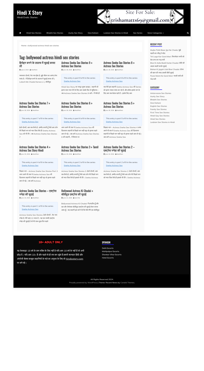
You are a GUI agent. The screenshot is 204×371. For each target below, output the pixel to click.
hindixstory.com (74, 258)
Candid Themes (127, 282)
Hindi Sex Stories (33, 33)
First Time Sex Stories (159, 112)
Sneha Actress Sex (72, 81)
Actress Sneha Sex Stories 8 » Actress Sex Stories (119, 64)
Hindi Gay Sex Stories (159, 115)
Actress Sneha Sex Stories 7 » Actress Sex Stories (34, 105)
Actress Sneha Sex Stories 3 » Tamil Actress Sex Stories (79, 148)
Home (23, 45)
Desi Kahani (93, 33)
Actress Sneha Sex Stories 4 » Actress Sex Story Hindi (34, 148)
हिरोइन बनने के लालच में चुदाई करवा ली (37, 64)
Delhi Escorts (107, 248)
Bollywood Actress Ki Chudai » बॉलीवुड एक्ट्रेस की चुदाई (77, 192)
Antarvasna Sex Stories (160, 93)
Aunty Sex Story (75, 33)
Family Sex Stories (158, 109)
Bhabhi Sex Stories (55, 33)
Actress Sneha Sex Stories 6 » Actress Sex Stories (76, 105)
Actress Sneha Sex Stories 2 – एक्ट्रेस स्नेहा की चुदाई (119, 148)
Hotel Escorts (108, 258)
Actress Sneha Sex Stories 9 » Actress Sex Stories (76, 64)
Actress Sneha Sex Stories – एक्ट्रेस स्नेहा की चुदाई (37, 192)
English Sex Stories (158, 106)
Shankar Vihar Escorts (111, 254)
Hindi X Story (29, 12)
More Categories (155, 33)
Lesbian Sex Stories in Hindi (116, 33)
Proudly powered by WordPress (83, 282)
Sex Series (137, 33)
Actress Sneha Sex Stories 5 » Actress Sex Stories (119, 105)
